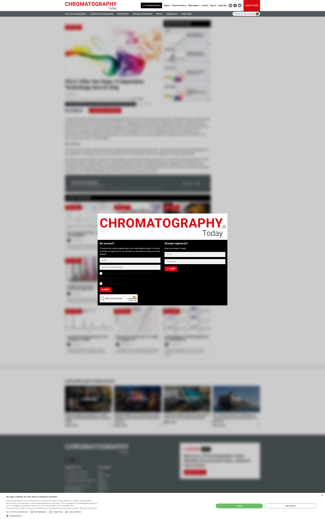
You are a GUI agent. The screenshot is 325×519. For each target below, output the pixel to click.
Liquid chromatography (101, 13)
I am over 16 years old (113, 283)
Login (172, 268)
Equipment (171, 13)
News (159, 13)
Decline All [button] (291, 506)
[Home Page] (91, 5)
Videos (167, 5)
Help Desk (186, 13)
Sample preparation (142, 13)
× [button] (322, 496)
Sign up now (252, 5)
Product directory (153, 5)
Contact (204, 5)
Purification (123, 13)
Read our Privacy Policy (88, 508)
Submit (105, 289)
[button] (7, 512)
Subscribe (222, 5)
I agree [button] (239, 506)
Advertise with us (179, 5)
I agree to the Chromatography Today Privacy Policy (127, 273)
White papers (193, 5)
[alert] (162, 506)
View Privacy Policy (109, 278)
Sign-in (213, 5)
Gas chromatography (75, 13)
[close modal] (224, 226)
